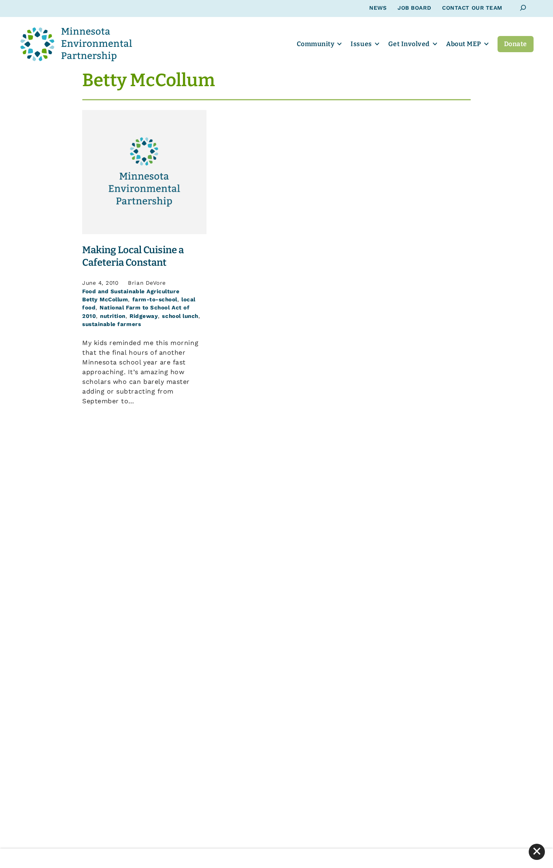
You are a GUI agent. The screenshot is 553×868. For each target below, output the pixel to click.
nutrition (112, 316)
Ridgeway (144, 316)
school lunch (180, 316)
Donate (515, 44)
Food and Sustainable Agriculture (130, 291)
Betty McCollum (105, 299)
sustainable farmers (111, 324)
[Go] (523, 8)
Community (316, 44)
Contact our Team (472, 7)
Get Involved (409, 44)
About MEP (463, 44)
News (378, 7)
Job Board (414, 7)
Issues (361, 44)
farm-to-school (154, 299)
